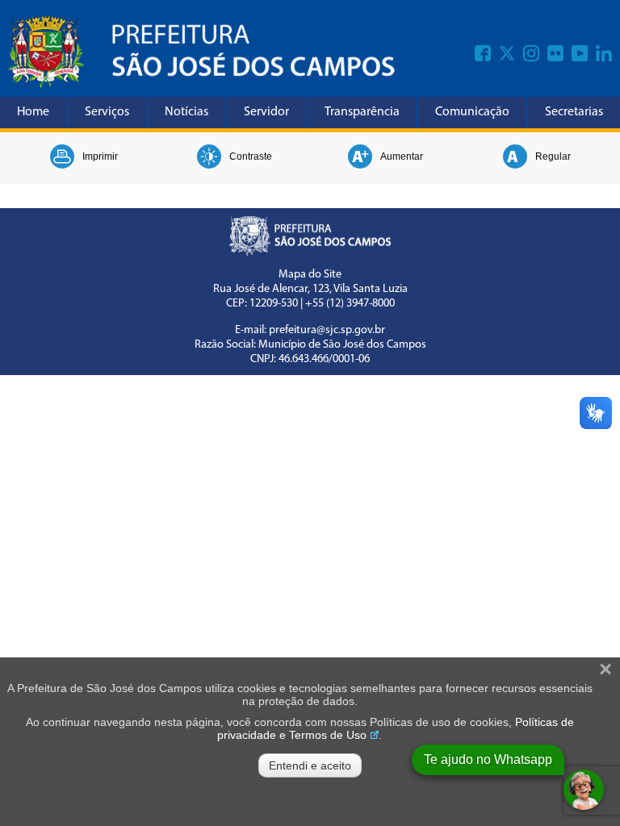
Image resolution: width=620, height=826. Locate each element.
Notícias (186, 112)
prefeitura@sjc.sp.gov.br (327, 330)
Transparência (362, 112)
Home (33, 112)
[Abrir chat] (583, 790)
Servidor (266, 112)
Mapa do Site (310, 275)
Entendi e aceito (310, 765)
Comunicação (472, 112)
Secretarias (574, 112)
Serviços (107, 112)
